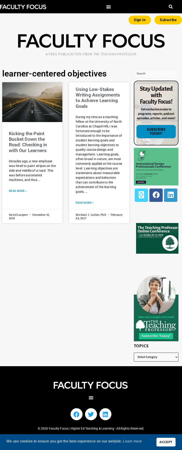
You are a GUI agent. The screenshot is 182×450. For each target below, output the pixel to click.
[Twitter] (91, 414)
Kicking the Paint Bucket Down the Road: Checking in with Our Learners (28, 142)
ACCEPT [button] (165, 442)
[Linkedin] (105, 414)
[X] (141, 195)
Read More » (18, 191)
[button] (108, 6)
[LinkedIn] (170, 195)
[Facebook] (156, 195)
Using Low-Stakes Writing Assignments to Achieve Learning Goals (98, 98)
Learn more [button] (132, 441)
